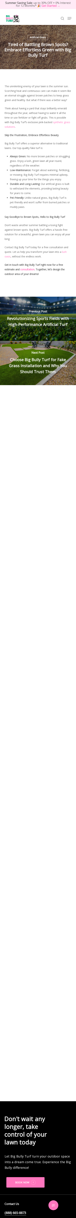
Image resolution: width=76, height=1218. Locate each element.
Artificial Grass (38, 37)
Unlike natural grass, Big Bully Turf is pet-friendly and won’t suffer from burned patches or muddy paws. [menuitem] (40, 202)
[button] (69, 18)
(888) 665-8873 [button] (15, 1213)
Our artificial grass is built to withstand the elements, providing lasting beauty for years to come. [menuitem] (39, 188)
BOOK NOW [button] (22, 1182)
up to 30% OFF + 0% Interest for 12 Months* (38, 4)
